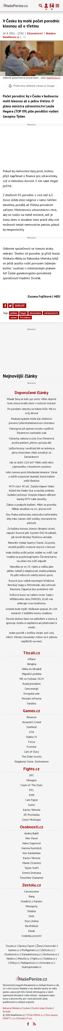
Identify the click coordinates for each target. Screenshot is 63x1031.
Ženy (39, 946)
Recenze (31, 717)
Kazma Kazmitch (32, 848)
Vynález (31, 703)
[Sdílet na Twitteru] (10, 305)
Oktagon (31, 780)
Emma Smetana (31, 872)
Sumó (31, 805)
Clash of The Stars (31, 785)
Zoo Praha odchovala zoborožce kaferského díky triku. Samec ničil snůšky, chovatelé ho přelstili (31, 519)
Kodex (49, 1008)
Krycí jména (31, 921)
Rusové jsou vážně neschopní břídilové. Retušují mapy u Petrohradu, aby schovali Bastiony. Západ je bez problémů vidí (31, 585)
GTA (31, 732)
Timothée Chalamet (31, 877)
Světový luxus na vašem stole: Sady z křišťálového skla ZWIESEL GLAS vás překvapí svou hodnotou (31, 599)
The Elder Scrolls (32, 756)
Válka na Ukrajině (31, 669)
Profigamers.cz (30, 950)
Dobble (31, 911)
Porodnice (25, 317)
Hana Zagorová (31, 843)
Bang (31, 896)
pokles (13, 313)
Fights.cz (31, 768)
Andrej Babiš (31, 833)
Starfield (31, 727)
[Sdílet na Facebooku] (5, 305)
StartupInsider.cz (31, 967)
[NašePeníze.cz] (15, 5)
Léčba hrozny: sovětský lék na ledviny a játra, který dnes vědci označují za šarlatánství (31, 452)
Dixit (31, 916)
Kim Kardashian (32, 853)
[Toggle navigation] (57, 5)
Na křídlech (31, 926)
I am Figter (31, 800)
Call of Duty (31, 751)
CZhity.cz (13, 962)
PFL (31, 790)
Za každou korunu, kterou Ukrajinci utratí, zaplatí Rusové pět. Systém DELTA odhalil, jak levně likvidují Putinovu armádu (31, 533)
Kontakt (6, 1011)
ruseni (13, 317)
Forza (31, 741)
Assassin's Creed (31, 722)
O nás (29, 1018)
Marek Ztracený (31, 863)
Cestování (50, 946)
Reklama (7, 1008)
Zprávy (22, 946)
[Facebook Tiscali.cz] (28, 1024)
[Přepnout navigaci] (46, 5)
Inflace (32, 659)
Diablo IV (31, 737)
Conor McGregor (31, 819)
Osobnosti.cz (31, 827)
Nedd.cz (11, 958)
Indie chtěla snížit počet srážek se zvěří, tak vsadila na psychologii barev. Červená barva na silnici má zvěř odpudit (31, 557)
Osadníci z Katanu (31, 901)
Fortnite (31, 746)
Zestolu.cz (31, 885)
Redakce (17, 1008)
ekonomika (35, 313)
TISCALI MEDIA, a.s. (35, 1015)
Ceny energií (31, 688)
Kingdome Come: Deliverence (31, 761)
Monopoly (31, 906)
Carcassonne (31, 891)
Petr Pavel (31, 838)
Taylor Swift (31, 868)
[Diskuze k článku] (24, 37)
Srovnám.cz (47, 962)
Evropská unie (31, 693)
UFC (31, 775)
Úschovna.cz (50, 954)
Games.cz (31, 710)
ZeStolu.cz (47, 950)
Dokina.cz (49, 958)
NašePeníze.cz (53, 77)
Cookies (26, 1008)
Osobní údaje (38, 1008)
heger (23, 313)
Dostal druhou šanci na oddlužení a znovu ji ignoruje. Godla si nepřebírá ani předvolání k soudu (31, 623)
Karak (31, 931)
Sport (31, 946)
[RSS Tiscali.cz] (34, 1024)
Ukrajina (31, 664)
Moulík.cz (23, 958)
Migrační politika (31, 674)
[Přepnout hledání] (40, 5)
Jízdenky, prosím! (31, 936)
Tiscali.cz (31, 652)
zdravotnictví (51, 313)
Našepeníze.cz (29, 962)
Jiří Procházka (32, 814)
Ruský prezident (31, 683)
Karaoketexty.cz (31, 954)
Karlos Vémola (31, 809)
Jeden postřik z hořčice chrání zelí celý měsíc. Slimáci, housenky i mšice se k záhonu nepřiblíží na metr (31, 637)
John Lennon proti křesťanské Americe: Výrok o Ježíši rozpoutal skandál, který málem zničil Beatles (31, 476)
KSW (31, 795)
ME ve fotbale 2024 (31, 678)
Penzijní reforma (31, 698)
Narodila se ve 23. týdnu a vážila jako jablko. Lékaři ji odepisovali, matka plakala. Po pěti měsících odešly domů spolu (31, 571)
